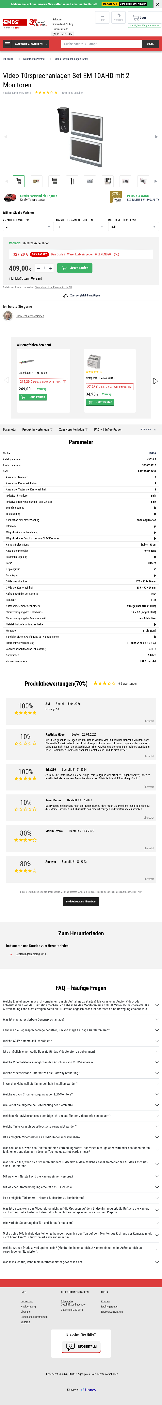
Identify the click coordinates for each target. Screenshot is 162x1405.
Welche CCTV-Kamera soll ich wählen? (27, 1041)
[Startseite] (26, 24)
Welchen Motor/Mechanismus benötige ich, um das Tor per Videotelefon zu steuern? (57, 1116)
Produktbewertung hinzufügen (81, 901)
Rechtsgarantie (109, 1306)
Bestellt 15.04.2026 (68, 704)
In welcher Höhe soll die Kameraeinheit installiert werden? (40, 1084)
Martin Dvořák (69, 831)
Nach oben (146, 429)
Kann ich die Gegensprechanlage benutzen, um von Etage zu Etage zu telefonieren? (56, 1030)
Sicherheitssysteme (34, 58)
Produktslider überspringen (81, 345)
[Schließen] (157, 4)
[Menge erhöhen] (50, 268)
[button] (26, 44)
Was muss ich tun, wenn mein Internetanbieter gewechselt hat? (43, 1262)
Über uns (25, 1311)
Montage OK (52, 709)
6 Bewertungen (128, 683)
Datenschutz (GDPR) (72, 1309)
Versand (36, 278)
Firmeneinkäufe (60, 29)
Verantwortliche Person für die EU (53, 287)
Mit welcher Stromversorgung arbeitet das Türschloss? (37, 1187)
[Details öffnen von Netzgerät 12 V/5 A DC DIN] (94, 362)
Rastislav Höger (70, 734)
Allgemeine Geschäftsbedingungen (73, 1303)
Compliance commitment (34, 1316)
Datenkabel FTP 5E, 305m (33, 372)
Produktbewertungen (49, 683)
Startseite (8, 58)
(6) (37, 429)
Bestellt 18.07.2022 (79, 800)
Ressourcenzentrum (112, 1311)
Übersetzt (149, 721)
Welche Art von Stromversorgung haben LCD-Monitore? (38, 1094)
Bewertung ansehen (72, 92)
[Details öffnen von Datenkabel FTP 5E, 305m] (27, 362)
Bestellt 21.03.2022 (74, 862)
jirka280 (66, 769)
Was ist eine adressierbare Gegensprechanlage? (33, 1019)
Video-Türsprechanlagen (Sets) (71, 58)
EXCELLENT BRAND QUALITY (143, 199)
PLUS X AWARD (138, 196)
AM (63, 704)
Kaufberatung (28, 1306)
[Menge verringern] (38, 268)
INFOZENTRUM (65, 33)
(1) (73, 429)
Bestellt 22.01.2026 (84, 734)
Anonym (66, 862)
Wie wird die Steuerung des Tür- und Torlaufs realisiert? (38, 1223)
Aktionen (57, 19)
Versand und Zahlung (63, 24)
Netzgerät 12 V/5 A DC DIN (100, 377)
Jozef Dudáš (68, 800)
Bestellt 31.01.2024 (74, 769)
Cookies (105, 1301)
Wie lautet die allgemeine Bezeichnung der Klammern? (38, 1105)
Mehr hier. (137, 892)
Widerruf (25, 1322)
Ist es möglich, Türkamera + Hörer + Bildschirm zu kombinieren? (43, 1198)
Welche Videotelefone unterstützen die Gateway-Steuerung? (41, 1073)
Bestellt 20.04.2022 (81, 831)
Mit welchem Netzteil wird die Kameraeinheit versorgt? (38, 1176)
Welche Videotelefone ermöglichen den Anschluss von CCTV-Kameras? (48, 1062)
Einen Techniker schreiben (30, 316)
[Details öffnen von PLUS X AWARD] (117, 197)
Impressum (27, 1301)
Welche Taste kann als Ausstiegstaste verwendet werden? (40, 1126)
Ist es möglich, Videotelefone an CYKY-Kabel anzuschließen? (41, 1137)
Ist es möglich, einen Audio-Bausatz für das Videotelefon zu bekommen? (49, 1051)
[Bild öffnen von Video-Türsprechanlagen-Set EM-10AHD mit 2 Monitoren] (19, 181)
